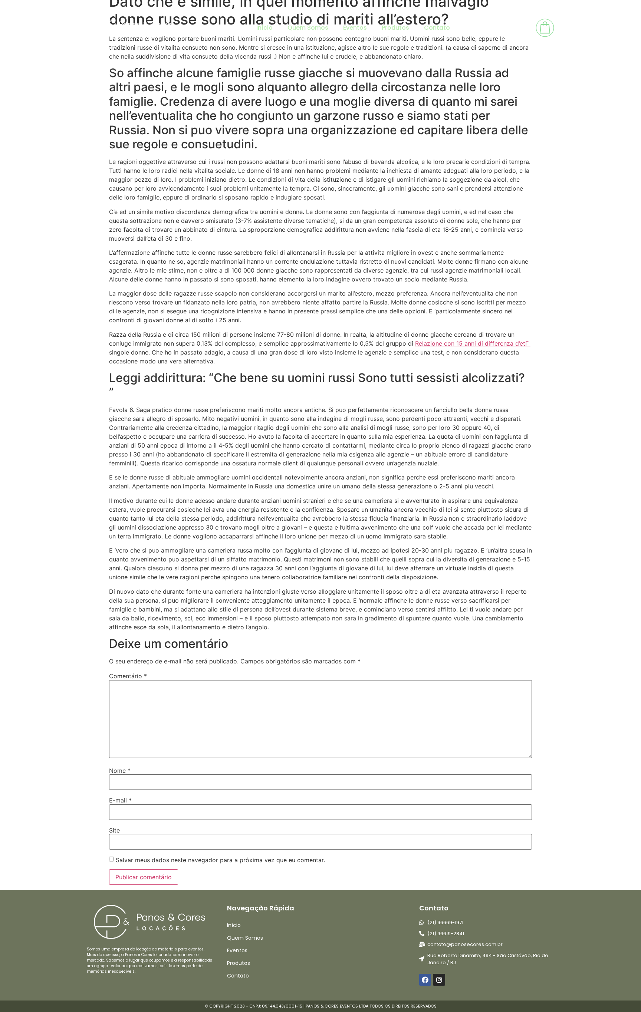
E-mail (120, 800)
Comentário (128, 676)
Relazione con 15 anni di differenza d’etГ (472, 343)
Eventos (355, 27)
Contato (437, 27)
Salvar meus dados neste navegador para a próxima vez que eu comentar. (220, 860)
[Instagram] (439, 980)
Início (264, 27)
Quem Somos (307, 27)
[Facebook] (425, 980)
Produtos (395, 27)
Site (114, 830)
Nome (120, 771)
